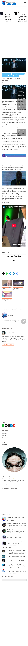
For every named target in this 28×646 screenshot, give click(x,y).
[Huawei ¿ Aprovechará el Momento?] (18, 283)
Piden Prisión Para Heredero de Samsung (12, 321)
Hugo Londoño (15, 83)
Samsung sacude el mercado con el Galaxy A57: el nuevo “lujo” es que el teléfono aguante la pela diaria (15, 537)
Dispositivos (5, 433)
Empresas (4, 444)
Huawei (11, 76)
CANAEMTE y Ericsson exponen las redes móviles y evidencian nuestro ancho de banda (17, 571)
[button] (4, 9)
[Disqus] (14, 367)
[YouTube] (14, 425)
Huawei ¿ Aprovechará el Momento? (18, 287)
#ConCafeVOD (13, 307)
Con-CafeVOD (5, 76)
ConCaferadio (6, 309)
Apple (9, 73)
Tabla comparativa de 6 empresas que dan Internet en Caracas (17, 556)
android (4, 73)
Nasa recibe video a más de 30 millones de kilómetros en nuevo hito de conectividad (8, 17)
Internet (4, 440)
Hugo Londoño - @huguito (7, 476)
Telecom (4, 435)
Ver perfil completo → (7, 484)
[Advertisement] (14, 42)
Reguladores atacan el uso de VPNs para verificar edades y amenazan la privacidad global (22, 17)
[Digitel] (14, 155)
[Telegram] (11, 425)
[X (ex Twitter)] (8, 425)
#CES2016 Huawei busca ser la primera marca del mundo (7, 299)
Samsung (16, 76)
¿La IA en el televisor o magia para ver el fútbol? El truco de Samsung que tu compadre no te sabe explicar (16, 531)
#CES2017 (5, 307)
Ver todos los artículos (9, 344)
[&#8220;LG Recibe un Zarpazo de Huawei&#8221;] (7, 283)
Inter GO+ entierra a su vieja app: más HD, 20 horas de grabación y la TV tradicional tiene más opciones (17, 552)
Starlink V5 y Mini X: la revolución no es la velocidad (17, 561)
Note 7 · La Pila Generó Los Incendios (14, 314)
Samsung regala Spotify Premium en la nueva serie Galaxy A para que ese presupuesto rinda (16, 543)
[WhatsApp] (3, 425)
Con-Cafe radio (21, 73)
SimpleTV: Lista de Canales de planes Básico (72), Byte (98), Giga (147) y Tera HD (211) (17, 566)
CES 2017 (14, 73)
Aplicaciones (5, 437)
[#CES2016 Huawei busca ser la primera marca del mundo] (7, 294)
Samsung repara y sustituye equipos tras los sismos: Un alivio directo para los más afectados (16, 519)
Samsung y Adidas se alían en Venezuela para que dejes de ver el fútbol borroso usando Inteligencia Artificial (17, 525)
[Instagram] (6, 425)
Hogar (3, 442)
